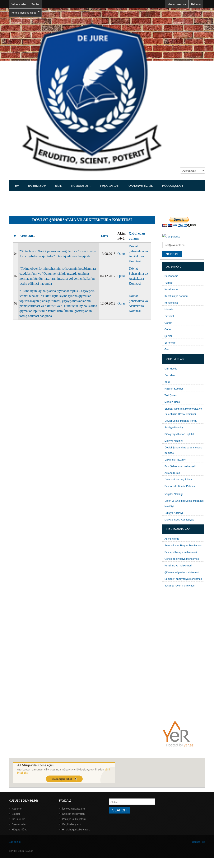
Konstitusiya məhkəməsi (178, 565)
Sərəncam (170, 342)
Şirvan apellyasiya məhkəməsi (181, 572)
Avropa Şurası (172, 473)
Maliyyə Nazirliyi (173, 440)
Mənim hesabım (177, 4)
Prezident (169, 375)
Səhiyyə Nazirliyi (173, 427)
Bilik (58, 185)
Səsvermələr (19, 824)
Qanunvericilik (141, 185)
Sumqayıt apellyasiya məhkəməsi (183, 578)
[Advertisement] (85, 201)
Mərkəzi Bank (172, 402)
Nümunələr (80, 185)
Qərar (121, 253)
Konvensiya (171, 302)
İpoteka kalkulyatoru (73, 808)
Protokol (169, 316)
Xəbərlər (17, 808)
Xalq (167, 381)
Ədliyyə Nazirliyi (173, 512)
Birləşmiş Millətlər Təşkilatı (179, 434)
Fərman (168, 282)
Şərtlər (168, 336)
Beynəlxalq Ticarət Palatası (179, 486)
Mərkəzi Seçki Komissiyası (179, 519)
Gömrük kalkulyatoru (73, 813)
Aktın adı (26, 236)
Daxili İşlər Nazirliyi (175, 459)
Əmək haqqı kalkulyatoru (76, 829)
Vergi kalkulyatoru (72, 824)
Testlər (35, 4)
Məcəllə (168, 309)
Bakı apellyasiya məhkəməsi (180, 552)
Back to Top (198, 841)
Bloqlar (16, 813)
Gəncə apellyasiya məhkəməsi (181, 558)
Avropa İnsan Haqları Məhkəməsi (183, 545)
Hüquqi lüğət (19, 829)
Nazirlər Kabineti (173, 388)
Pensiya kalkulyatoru (74, 819)
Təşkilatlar (109, 185)
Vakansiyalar (18, 4)
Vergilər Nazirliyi (173, 494)
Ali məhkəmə (171, 538)
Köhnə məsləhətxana (22, 12)
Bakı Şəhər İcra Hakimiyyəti (180, 466)
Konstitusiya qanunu (176, 296)
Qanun (168, 322)
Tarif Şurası (170, 395)
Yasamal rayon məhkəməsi (179, 585)
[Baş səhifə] (91, 97)
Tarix (104, 236)
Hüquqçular (172, 185)
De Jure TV (18, 819)
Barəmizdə (37, 185)
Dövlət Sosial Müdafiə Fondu (180, 420)
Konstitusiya (171, 289)
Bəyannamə (171, 276)
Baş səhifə (15, 841)
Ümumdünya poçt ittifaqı (178, 479)
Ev (17, 185)
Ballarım (196, 4)
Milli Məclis (170, 368)
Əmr (166, 349)
